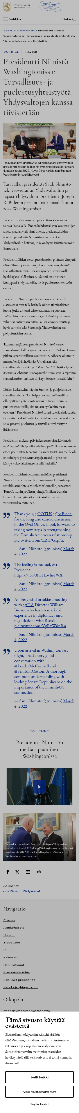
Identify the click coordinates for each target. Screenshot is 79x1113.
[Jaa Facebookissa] (7, 872)
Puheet (9, 950)
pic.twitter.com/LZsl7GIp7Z (39, 540)
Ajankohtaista (26, 30)
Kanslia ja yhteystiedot (20, 987)
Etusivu (8, 30)
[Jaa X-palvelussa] (17, 872)
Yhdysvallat (31, 891)
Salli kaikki (39, 1077)
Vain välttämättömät (39, 1092)
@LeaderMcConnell (31, 666)
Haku (66, 19)
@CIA (28, 604)
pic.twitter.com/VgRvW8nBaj (40, 626)
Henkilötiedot (13, 965)
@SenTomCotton (29, 671)
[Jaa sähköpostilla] (28, 872)
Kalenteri (10, 957)
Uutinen (11, 52)
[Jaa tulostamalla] (39, 872)
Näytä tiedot (39, 1104)
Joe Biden (11, 891)
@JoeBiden (62, 514)
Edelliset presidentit (19, 980)
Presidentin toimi (16, 972)
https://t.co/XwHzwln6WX (38, 575)
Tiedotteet (11, 942)
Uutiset (9, 935)
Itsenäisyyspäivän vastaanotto (26, 1011)
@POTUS (43, 514)
